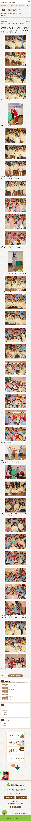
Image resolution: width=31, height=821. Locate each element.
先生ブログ (11, 5)
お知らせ (4, 708)
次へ (28, 675)
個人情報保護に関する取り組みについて (22, 813)
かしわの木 (5, 714)
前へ (3, 675)
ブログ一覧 (6, 5)
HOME (2, 5)
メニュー (29, 2)
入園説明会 (5, 710)
